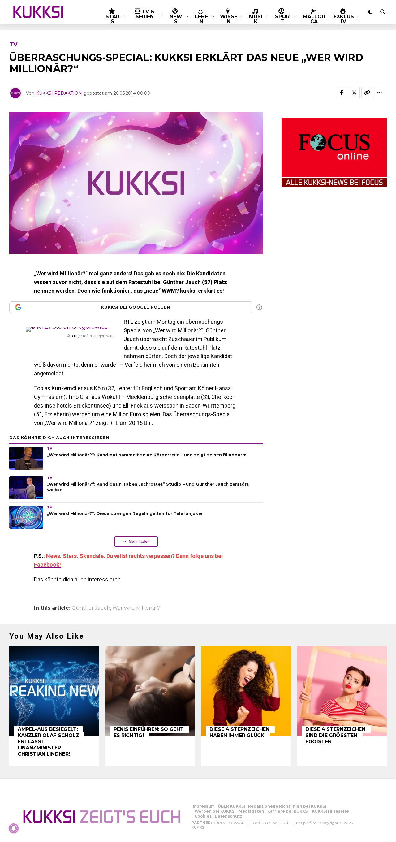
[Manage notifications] (14, 828)
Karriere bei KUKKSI (288, 811)
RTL (74, 336)
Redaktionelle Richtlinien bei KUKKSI (287, 806)
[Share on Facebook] (341, 92)
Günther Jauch (91, 608)
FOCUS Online (264, 822)
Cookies (203, 816)
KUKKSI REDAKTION (59, 93)
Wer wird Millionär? (136, 608)
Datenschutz (228, 816)
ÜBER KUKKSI (231, 806)
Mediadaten (251, 811)
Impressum (203, 806)
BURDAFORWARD (230, 822)
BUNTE (286, 822)
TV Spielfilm (305, 822)
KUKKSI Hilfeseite (330, 811)
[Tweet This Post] (354, 92)
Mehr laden (139, 541)
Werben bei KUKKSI (215, 811)
